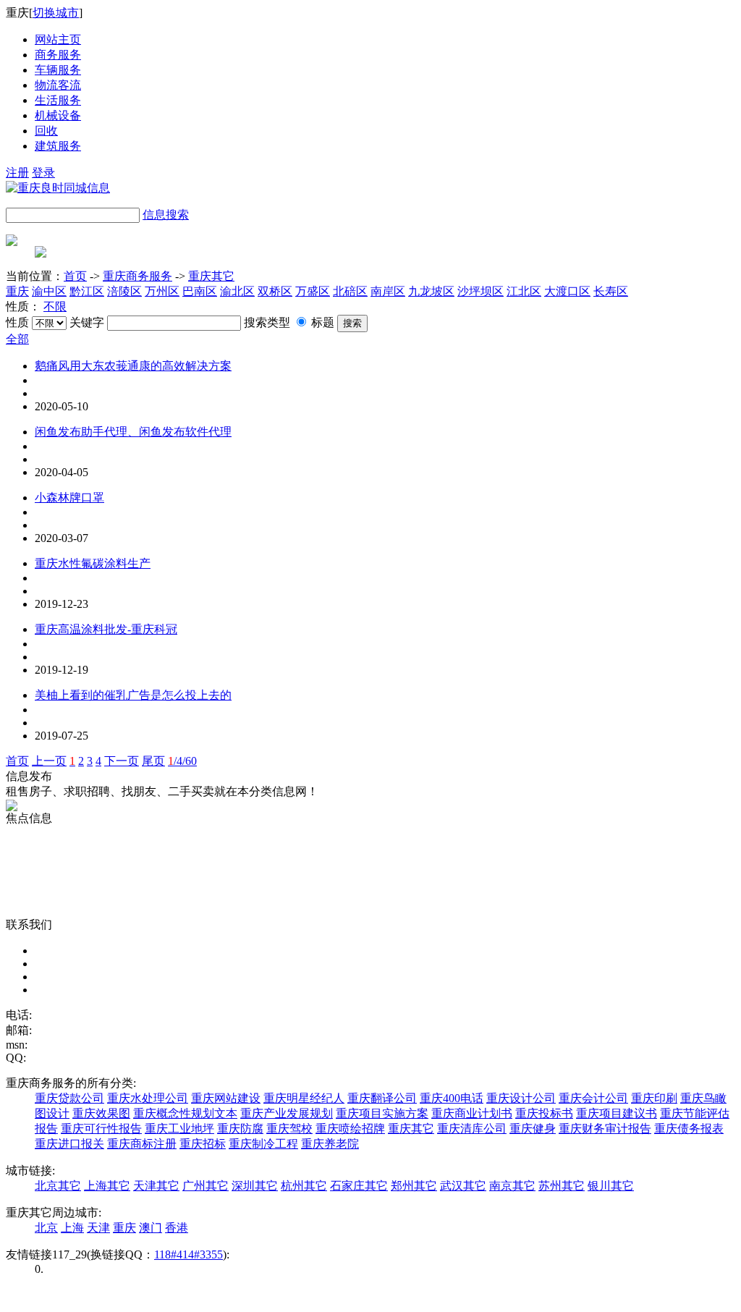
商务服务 (58, 54)
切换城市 (56, 13)
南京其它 (512, 1186)
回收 (46, 130)
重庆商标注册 (142, 1144)
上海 (72, 1228)
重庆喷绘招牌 (350, 1128)
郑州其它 (414, 1186)
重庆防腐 (240, 1128)
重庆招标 (202, 1144)
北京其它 (58, 1186)
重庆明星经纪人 (303, 1098)
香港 (176, 1228)
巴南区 (199, 291)
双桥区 (275, 291)
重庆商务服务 (137, 276)
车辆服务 (58, 70)
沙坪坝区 (480, 291)
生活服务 (58, 100)
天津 (98, 1228)
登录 (43, 172)
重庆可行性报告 (101, 1128)
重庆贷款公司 (69, 1098)
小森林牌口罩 (69, 497)
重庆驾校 (289, 1128)
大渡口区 (567, 291)
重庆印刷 (654, 1098)
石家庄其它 (359, 1186)
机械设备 (58, 115)
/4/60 (182, 761)
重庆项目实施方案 (382, 1113)
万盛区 (312, 291)
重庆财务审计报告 (605, 1128)
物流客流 (58, 85)
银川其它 (611, 1186)
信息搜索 (166, 214)
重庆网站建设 (226, 1098)
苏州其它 (561, 1186)
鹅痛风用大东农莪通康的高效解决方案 (133, 366)
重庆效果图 (101, 1113)
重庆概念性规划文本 (185, 1113)
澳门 (150, 1228)
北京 (46, 1228)
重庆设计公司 (521, 1098)
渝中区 (49, 291)
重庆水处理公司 (147, 1098)
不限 (55, 306)
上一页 (49, 761)
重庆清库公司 (472, 1128)
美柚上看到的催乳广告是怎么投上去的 (133, 695)
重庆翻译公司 (382, 1098)
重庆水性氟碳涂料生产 (93, 563)
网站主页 (58, 39)
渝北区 (237, 291)
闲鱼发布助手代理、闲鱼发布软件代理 (133, 432)
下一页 (121, 761)
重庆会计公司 (593, 1098)
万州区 (162, 291)
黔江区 (86, 291)
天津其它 (156, 1186)
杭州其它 (304, 1186)
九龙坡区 (431, 291)
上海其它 (107, 1186)
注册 (17, 172)
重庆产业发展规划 (286, 1113)
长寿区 (610, 291)
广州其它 (205, 1186)
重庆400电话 (451, 1098)
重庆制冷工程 (263, 1144)
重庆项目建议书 (616, 1113)
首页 (75, 276)
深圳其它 (255, 1186)
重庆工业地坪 (179, 1128)
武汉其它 (463, 1186)
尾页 (153, 761)
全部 (17, 339)
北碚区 (350, 291)
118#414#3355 (188, 1254)
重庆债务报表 (689, 1128)
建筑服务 (58, 146)
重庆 (17, 291)
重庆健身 (532, 1128)
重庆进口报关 (69, 1144)
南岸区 (387, 291)
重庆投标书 (544, 1113)
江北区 (524, 291)
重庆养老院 (330, 1144)
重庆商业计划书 (471, 1113)
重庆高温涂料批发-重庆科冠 (106, 629)
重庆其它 (211, 276)
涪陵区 (124, 291)
